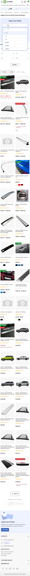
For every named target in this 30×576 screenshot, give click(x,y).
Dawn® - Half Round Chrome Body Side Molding (21, 231)
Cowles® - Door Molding (20, 312)
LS (17, 53)
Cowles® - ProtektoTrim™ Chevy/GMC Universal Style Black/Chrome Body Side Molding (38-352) (22, 474)
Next (22, 503)
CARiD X (6, 568)
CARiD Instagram (17, 568)
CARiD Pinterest (13, 568)
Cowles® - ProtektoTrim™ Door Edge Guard (22, 118)
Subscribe (5, 529)
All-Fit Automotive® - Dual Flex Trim (22, 176)
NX (17, 58)
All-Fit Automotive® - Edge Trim (22, 257)
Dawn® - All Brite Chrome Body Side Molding (7, 205)
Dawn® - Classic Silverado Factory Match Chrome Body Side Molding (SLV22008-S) (22, 447)
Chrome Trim (16, 12)
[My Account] (25, 2)
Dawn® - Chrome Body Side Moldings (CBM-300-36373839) (22, 340)
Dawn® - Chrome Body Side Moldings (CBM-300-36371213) (7, 367)
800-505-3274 (11, 539)
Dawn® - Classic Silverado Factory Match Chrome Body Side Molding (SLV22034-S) (7, 447)
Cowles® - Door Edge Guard (6, 312)
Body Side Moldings (25, 12)
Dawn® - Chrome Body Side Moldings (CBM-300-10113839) (22, 367)
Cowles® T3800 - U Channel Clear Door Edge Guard (7, 150)
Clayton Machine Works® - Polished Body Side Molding (21, 285)
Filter (4, 72)
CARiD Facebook (2, 568)
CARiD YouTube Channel (10, 568)
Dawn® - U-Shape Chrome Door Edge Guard (22, 150)
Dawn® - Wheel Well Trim (6, 257)
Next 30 (16, 493)
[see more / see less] (14, 64)
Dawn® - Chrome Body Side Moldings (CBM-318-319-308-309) (7, 393)
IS (1, 53)
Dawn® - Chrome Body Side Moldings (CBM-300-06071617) (22, 393)
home (2, 12)
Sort (12, 72)
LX (2, 58)
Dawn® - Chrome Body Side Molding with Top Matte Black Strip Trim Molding (7, 231)
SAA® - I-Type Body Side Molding (7, 91)
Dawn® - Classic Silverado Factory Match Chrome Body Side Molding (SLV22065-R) (22, 420)
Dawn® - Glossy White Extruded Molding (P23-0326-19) (7, 419)
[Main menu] (1, 2)
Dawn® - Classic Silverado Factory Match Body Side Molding (7, 118)
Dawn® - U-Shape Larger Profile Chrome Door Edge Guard (7, 176)
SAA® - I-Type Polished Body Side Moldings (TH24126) (7, 340)
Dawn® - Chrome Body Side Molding (21, 92)
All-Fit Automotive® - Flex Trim (7, 284)
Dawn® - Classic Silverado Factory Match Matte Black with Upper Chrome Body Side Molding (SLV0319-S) (7, 474)
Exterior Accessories (8, 12)
